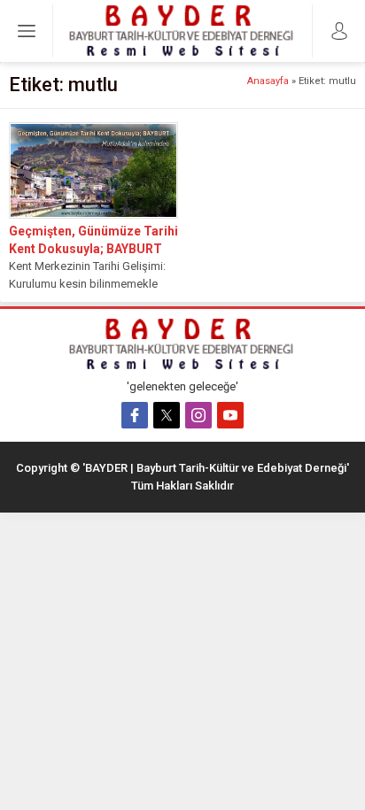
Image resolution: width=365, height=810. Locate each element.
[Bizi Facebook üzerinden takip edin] (134, 415)
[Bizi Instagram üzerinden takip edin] (198, 415)
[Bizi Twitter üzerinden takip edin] (166, 415)
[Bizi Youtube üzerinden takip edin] (230, 415)
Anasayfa (268, 81)
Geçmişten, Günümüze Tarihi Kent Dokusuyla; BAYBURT (93, 240)
